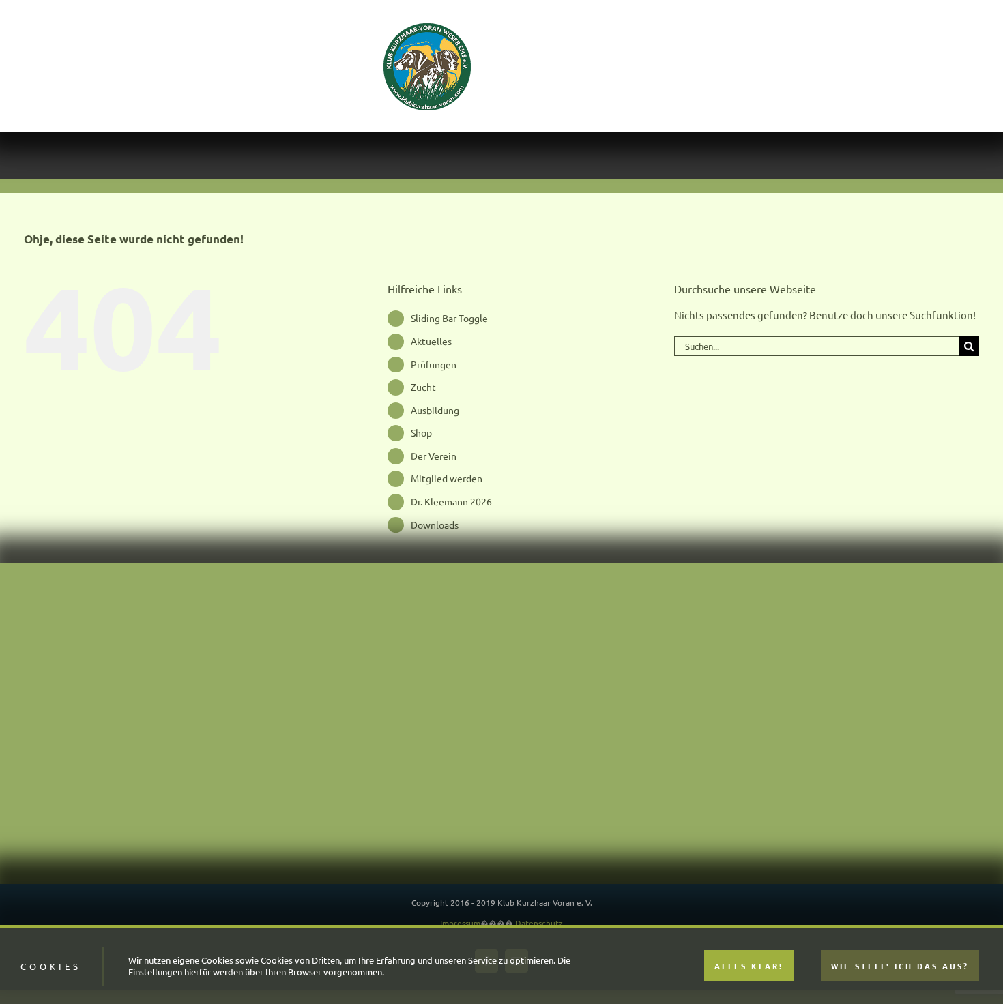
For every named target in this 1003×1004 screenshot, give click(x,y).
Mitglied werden (446, 478)
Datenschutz (539, 922)
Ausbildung (435, 410)
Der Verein (433, 455)
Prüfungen (433, 364)
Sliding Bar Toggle (449, 318)
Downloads (435, 524)
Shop (421, 432)
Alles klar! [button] (748, 965)
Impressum (460, 922)
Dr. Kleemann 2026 (451, 501)
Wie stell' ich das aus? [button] (900, 965)
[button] (866, 66)
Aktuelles (431, 341)
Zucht (423, 387)
